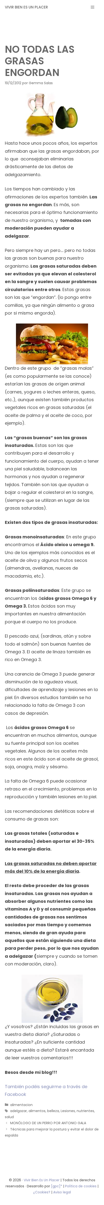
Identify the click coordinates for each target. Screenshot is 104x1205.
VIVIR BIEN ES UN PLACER (26, 7)
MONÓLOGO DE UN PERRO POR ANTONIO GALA (48, 1123)
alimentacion (21, 1104)
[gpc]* (56, 1186)
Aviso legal (62, 1192)
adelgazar (18, 1110)
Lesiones (68, 1110)
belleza (53, 1110)
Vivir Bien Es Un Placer (42, 1180)
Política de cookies (81, 1186)
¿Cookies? (42, 1192)
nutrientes (85, 1110)
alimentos (37, 1110)
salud (9, 1117)
